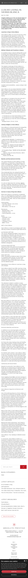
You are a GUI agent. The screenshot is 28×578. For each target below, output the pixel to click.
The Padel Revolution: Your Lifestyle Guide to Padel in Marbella (13, 488)
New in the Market (14, 559)
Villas (14, 545)
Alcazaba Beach (5, 504)
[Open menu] (26, 3)
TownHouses (14, 547)
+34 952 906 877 (14, 535)
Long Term (14, 554)
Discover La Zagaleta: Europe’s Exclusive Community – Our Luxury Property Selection (12, 508)
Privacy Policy (20, 568)
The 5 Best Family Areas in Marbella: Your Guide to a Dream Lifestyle (14, 490)
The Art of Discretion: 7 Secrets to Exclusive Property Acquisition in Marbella (12, 492)
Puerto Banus (4, 502)
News (2, 475)
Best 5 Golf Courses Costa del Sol (10, 510)
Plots (14, 548)
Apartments (14, 544)
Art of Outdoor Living (6, 484)
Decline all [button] (14, 574)
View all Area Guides (8, 516)
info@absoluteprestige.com (14, 536)
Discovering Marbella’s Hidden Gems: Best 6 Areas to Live (12, 506)
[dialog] (14, 568)
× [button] (26, 560)
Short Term (14, 553)
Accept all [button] (14, 571)
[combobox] (24, 561)
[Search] (23, 467)
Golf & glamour (5, 486)
